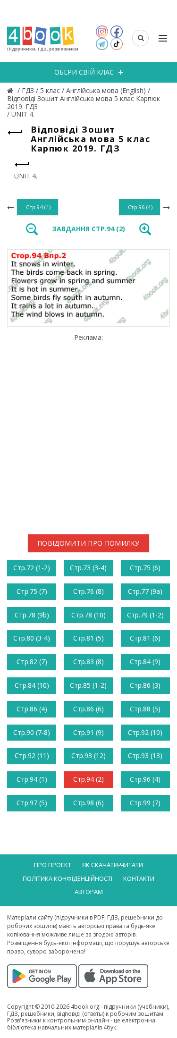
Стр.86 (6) (88, 708)
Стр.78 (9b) (32, 614)
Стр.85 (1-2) (88, 685)
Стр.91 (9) (88, 732)
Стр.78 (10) (88, 614)
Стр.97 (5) (32, 802)
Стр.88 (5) (145, 708)
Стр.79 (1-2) (145, 614)
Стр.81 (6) (145, 637)
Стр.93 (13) (145, 755)
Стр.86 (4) (32, 708)
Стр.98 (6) (88, 802)
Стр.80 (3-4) (31, 637)
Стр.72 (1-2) (31, 567)
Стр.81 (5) (88, 637)
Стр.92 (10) (145, 732)
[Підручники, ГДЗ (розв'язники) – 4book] (11, 90)
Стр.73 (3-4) (88, 567)
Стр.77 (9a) (145, 591)
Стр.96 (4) (145, 779)
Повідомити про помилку (88, 543)
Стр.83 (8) (88, 661)
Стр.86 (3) (145, 685)
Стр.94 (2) (88, 779)
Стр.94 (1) (32, 779)
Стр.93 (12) (88, 755)
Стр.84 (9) (145, 661)
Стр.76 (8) (88, 591)
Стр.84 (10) (32, 685)
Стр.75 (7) (32, 591)
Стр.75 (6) (145, 567)
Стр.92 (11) (32, 755)
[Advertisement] (88, 430)
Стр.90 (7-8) (31, 732)
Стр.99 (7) (145, 802)
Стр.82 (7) (32, 661)
